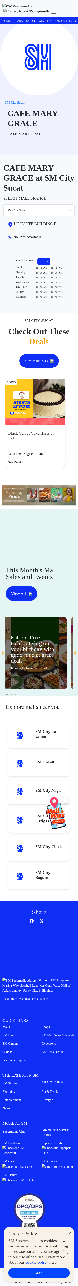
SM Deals (9, 1035)
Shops (46, 1027)
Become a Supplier (14, 1060)
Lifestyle (47, 1100)
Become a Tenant (53, 1052)
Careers (7, 1052)
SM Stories (9, 1083)
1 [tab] (7, 695)
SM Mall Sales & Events (58, 1035)
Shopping (8, 1091)
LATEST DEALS (35, 20)
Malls (6, 1027)
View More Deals (37, 360)
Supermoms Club (13, 1131)
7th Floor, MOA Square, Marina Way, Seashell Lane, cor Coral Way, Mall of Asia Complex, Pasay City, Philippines (36, 985)
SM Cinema (10, 1043)
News (6, 1108)
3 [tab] (15, 695)
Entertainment (11, 1100)
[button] (26, 12)
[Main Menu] (54, 12)
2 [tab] (11, 695)
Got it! (39, 1273)
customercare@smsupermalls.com (26, 998)
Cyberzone (49, 1043)
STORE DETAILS (13, 20)
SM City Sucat (14, 102)
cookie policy (36, 1262)
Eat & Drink (50, 1091)
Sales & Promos (52, 1081)
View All (19, 593)
